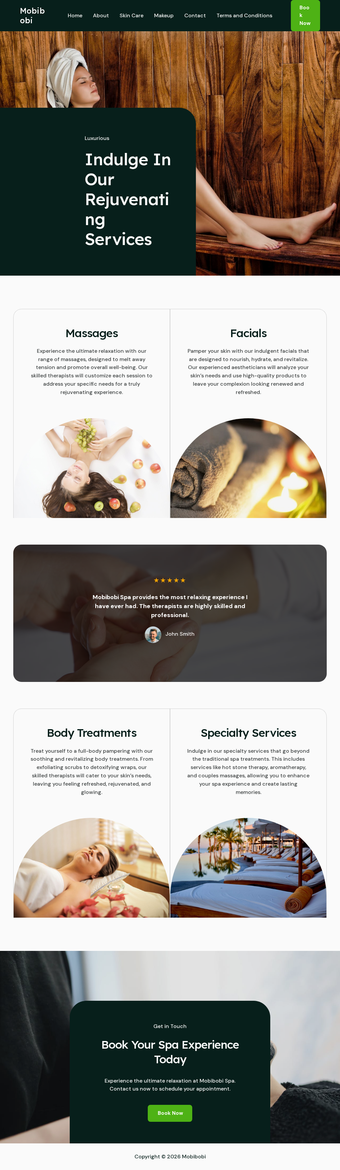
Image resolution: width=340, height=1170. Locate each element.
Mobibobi (32, 15)
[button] (305, 15)
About (101, 15)
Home (75, 15)
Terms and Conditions (244, 15)
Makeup (164, 15)
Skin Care (131, 15)
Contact (195, 15)
